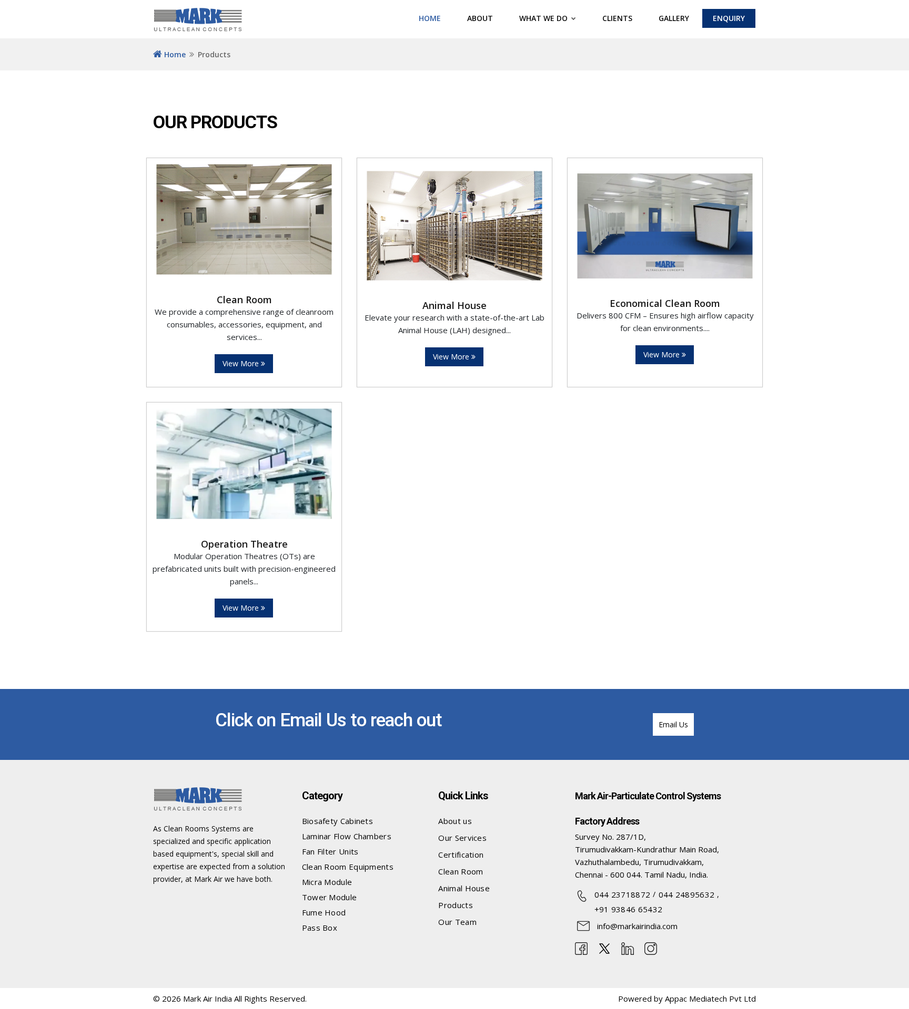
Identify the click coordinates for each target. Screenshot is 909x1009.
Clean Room (460, 871)
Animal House (464, 888)
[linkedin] (627, 947)
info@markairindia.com (637, 926)
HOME (430, 18)
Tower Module (329, 897)
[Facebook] (581, 947)
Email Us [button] (673, 724)
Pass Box (319, 927)
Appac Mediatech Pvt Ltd (710, 998)
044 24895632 (687, 894)
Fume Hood (324, 912)
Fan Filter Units (330, 851)
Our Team (457, 922)
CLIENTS (617, 18)
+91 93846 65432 (628, 909)
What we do (544, 18)
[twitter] (604, 947)
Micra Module (327, 882)
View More (242, 363)
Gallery (674, 18)
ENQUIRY (729, 18)
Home (174, 54)
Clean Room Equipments (347, 866)
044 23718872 (622, 894)
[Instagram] (650, 947)
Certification (460, 854)
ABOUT (480, 18)
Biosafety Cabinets (337, 821)
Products (455, 905)
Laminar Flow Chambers (346, 836)
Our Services (462, 837)
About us (454, 821)
